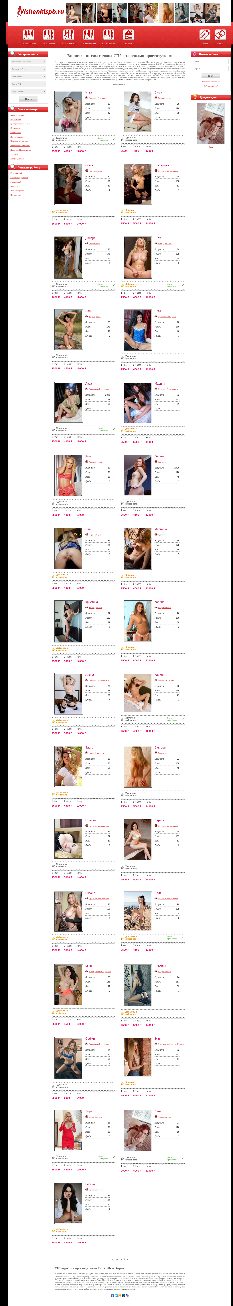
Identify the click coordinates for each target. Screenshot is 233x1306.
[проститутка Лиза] (139, 330)
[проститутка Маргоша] (139, 549)
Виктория (161, 747)
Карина (159, 602)
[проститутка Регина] (69, 1203)
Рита (158, 238)
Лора (88, 1111)
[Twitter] (116, 1295)
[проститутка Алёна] (69, 693)
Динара (90, 238)
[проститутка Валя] (139, 911)
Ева (88, 529)
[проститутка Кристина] (69, 621)
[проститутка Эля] (139, 1057)
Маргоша (161, 529)
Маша (89, 965)
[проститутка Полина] (69, 839)
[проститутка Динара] (69, 258)
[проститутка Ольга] (69, 184)
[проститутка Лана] (139, 1131)
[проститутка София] (69, 1058)
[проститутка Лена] (69, 329)
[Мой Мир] (124, 1295)
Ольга (89, 165)
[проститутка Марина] (139, 402)
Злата (89, 747)
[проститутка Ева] (69, 548)
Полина (90, 820)
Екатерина (162, 165)
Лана (158, 1111)
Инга (88, 92)
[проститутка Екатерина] (139, 184)
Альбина (160, 965)
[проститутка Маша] (69, 984)
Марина (160, 383)
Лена (88, 310)
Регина (90, 1184)
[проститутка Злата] (69, 766)
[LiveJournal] (128, 1295)
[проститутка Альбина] (139, 985)
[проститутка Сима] (139, 111)
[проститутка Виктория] (139, 767)
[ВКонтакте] (112, 1295)
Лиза (158, 310)
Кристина (91, 602)
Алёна (89, 674)
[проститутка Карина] (139, 621)
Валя (158, 893)
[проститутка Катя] (69, 475)
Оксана (159, 456)
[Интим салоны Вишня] (39, 20)
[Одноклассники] (120, 1295)
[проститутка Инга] (69, 111)
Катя (88, 456)
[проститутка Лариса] (139, 840)
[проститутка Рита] (139, 258)
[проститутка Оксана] (139, 475)
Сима (158, 92)
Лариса (160, 820)
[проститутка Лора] (69, 1130)
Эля (157, 1038)
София (90, 1038)
